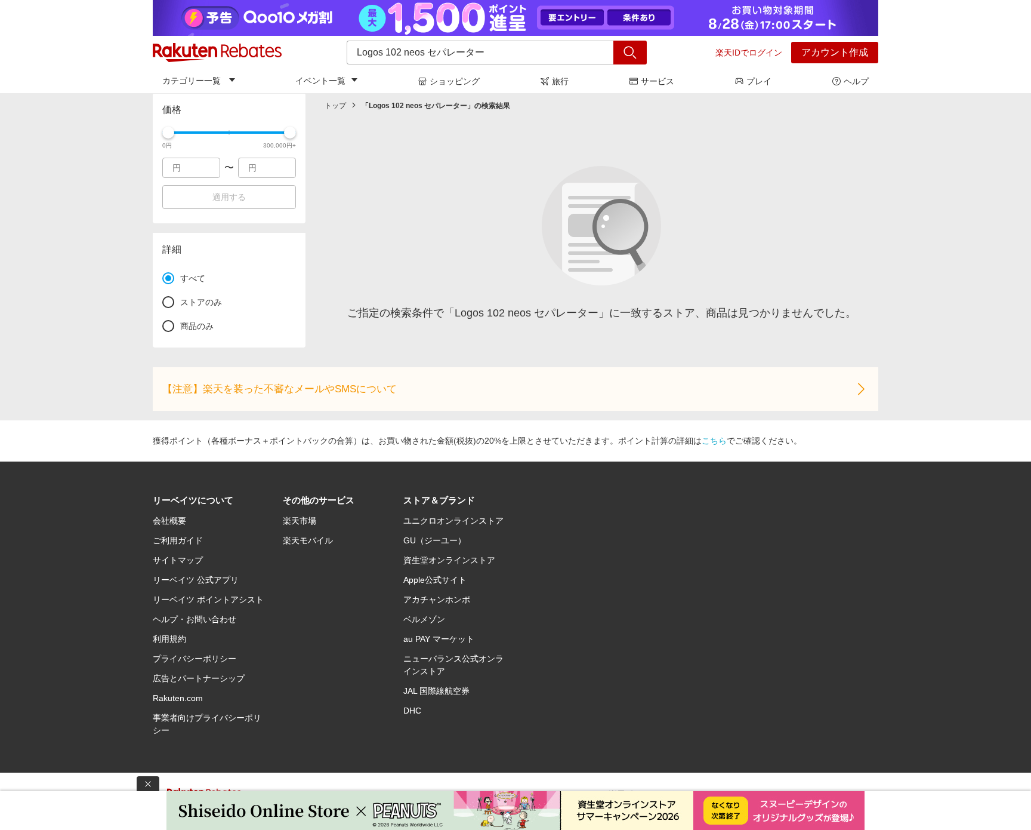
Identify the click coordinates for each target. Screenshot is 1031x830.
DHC (412, 710)
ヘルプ (856, 81)
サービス (657, 81)
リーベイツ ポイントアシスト (208, 599)
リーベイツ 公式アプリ (196, 580)
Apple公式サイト (435, 580)
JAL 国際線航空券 (436, 691)
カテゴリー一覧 (191, 80)
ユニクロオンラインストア (453, 520)
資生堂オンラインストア (449, 560)
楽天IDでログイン (748, 52)
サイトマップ (178, 560)
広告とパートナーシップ (199, 678)
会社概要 (169, 520)
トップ (335, 106)
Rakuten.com (178, 698)
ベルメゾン (424, 619)
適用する (229, 197)
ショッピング (455, 81)
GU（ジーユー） (434, 540)
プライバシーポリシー (194, 658)
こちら (714, 440)
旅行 (560, 81)
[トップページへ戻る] (217, 52)
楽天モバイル (308, 540)
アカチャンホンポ (436, 599)
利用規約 (169, 639)
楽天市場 (299, 520)
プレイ (758, 81)
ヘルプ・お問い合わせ (194, 619)
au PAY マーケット (438, 639)
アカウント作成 (834, 52)
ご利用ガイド (178, 540)
